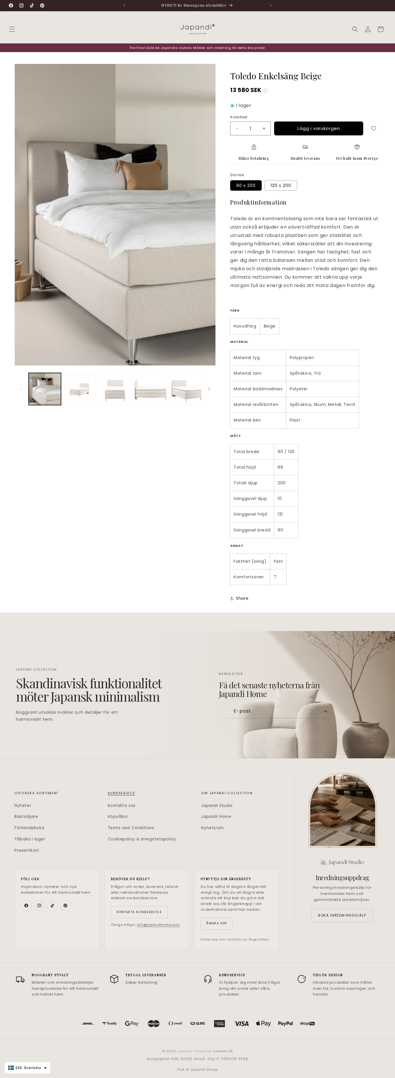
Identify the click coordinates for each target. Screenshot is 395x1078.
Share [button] (242, 598)
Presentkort (26, 850)
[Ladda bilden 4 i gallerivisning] (150, 389)
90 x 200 (246, 185)
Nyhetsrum (212, 828)
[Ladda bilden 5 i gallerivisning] (185, 389)
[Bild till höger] (209, 389)
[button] (12, 29)
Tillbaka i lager (29, 839)
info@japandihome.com (158, 924)
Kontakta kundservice (139, 912)
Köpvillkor (118, 816)
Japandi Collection (195, 1051)
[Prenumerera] (325, 711)
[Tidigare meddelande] (124, 5)
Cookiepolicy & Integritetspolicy (142, 839)
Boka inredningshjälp (342, 915)
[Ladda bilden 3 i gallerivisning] (115, 389)
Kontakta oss (122, 805)
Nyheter (22, 805)
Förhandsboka (29, 828)
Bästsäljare (26, 816)
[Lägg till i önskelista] (374, 128)
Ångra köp (216, 923)
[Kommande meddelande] (270, 5)
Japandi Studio (216, 805)
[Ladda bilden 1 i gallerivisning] (45, 389)
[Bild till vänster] (20, 389)
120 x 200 (281, 185)
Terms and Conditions (131, 828)
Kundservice (121, 793)
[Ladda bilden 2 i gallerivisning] (80, 389)
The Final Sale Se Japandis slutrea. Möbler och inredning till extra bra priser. (197, 48)
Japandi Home (216, 816)
